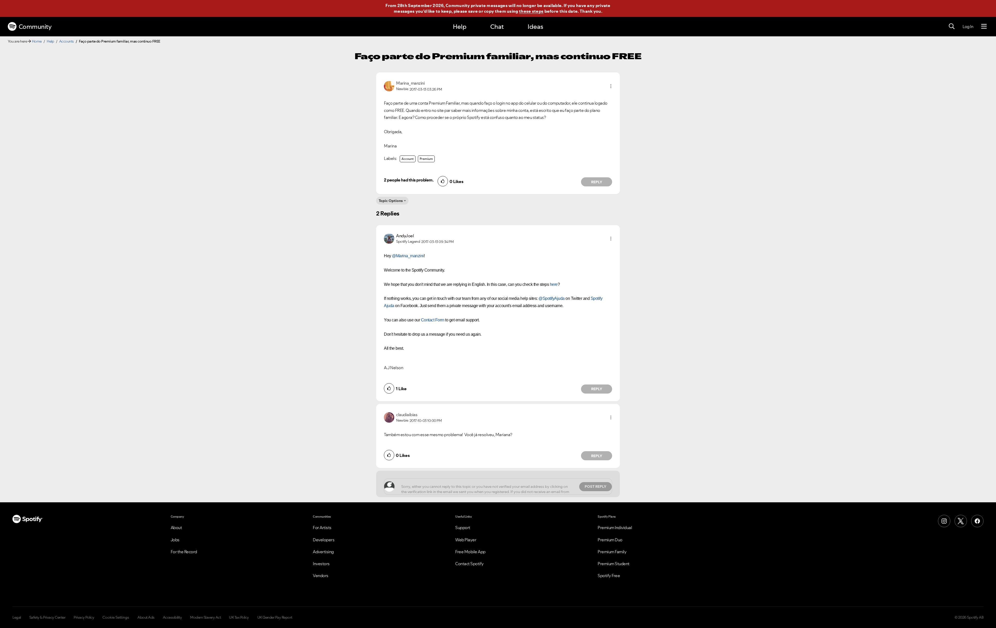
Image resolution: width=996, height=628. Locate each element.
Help (459, 26)
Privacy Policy (84, 617)
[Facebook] (977, 521)
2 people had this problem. (408, 180)
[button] (611, 86)
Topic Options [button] (391, 200)
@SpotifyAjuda (551, 298)
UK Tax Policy (239, 617)
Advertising (323, 552)
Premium (426, 159)
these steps (531, 11)
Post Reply (595, 486)
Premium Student (614, 563)
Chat (497, 26)
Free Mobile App (470, 552)
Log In (968, 26)
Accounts (66, 41)
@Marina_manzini (408, 256)
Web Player (465, 540)
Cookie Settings (115, 617)
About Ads (146, 617)
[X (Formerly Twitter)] (961, 521)
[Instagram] (944, 521)
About (176, 527)
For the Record (184, 552)
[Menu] (984, 26)
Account (408, 159)
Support (462, 527)
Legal (16, 617)
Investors (321, 563)
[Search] (951, 26)
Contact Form (432, 320)
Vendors (320, 575)
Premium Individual (615, 527)
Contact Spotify (469, 563)
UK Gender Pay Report (274, 617)
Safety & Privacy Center (47, 617)
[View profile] (389, 86)
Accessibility (172, 617)
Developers (323, 540)
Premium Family (612, 552)
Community (35, 26)
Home (37, 41)
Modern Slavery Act (205, 617)
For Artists (322, 527)
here (554, 284)
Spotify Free (609, 575)
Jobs (175, 540)
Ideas (535, 26)
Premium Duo (610, 540)
